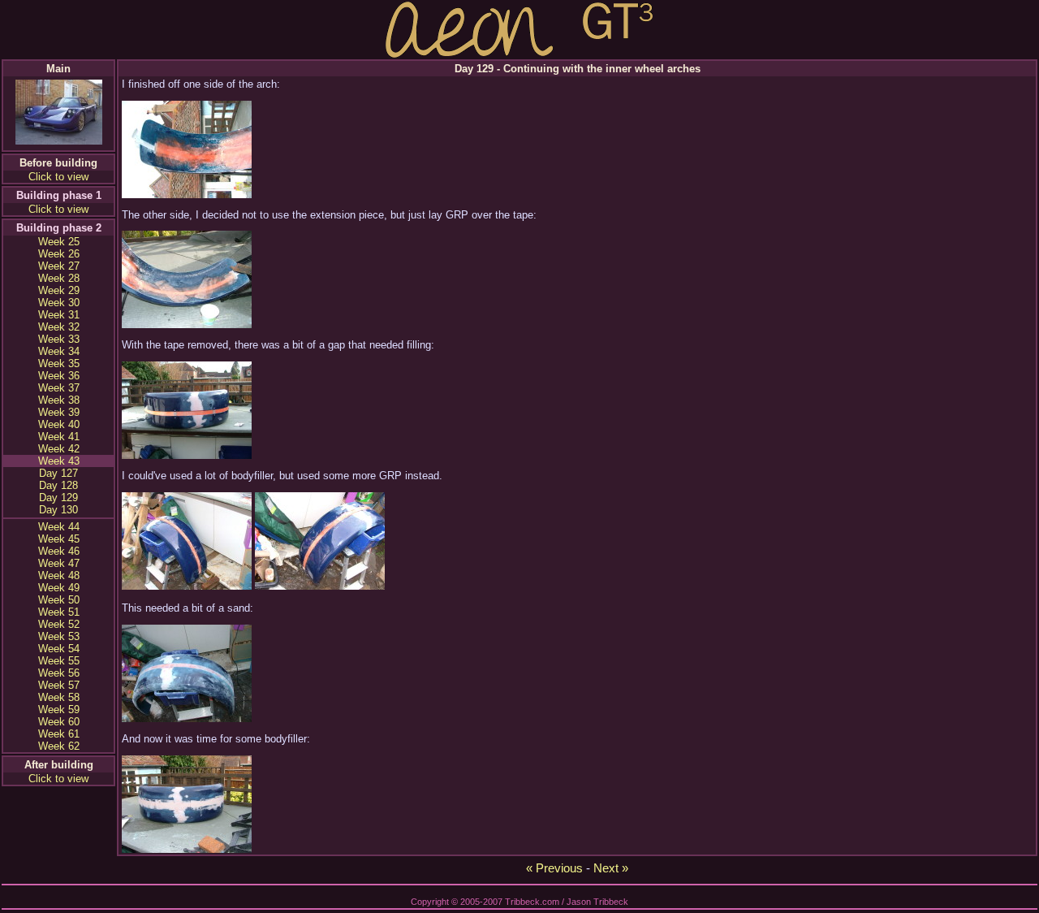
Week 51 (59, 612)
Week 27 (59, 266)
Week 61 (59, 734)
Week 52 (59, 624)
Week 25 (59, 242)
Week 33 (59, 339)
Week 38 (59, 400)
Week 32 (59, 327)
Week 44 (59, 527)
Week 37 (59, 388)
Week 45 (59, 539)
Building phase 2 (58, 228)
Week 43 (59, 461)
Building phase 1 (58, 195)
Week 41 (59, 437)
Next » (610, 868)
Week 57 (59, 685)
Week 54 (59, 649)
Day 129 (58, 497)
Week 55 (59, 661)
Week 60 (59, 722)
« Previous (554, 868)
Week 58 (59, 697)
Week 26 (59, 254)
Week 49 (59, 588)
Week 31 (59, 315)
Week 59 (59, 709)
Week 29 (59, 290)
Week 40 (59, 424)
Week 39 (59, 412)
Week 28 (59, 278)
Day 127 (58, 473)
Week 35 (59, 363)
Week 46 (59, 551)
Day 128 (58, 485)
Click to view (58, 177)
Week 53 (59, 636)
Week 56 (59, 673)
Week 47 (59, 563)
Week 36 (59, 376)
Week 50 (59, 600)
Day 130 (58, 510)
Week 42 (59, 449)
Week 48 (59, 575)
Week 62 (59, 746)
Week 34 (59, 351)
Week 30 (59, 302)
